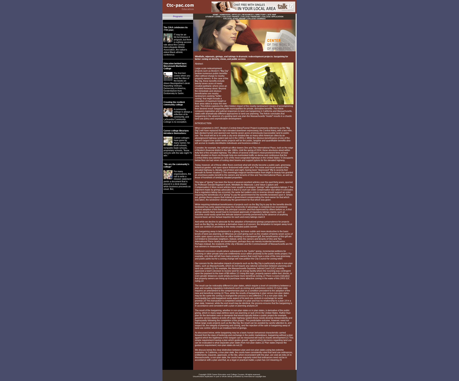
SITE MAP (272, 15)
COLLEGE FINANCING (250, 17)
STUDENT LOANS (213, 17)
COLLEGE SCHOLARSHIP (234, 19)
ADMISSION (225, 15)
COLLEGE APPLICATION (272, 17)
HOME (215, 15)
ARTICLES (236, 15)
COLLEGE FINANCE (231, 17)
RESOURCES (248, 15)
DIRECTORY (260, 15)
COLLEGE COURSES (256, 19)
